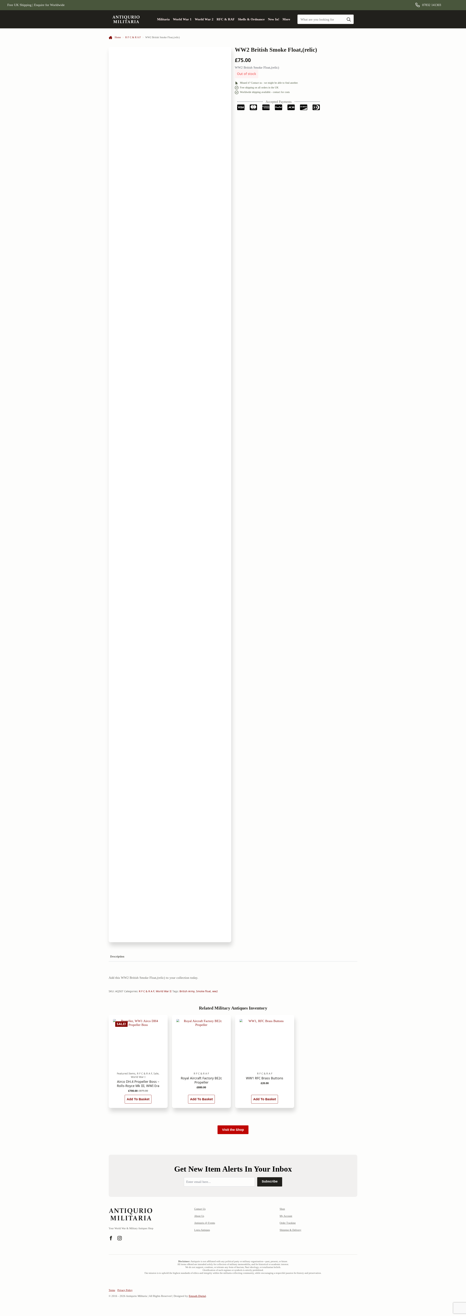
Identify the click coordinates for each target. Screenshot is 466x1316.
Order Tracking (288, 1223)
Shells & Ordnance (251, 19)
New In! (273, 19)
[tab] (117, 956)
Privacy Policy (125, 1290)
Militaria (163, 19)
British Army (187, 991)
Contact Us (200, 1209)
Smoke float (203, 991)
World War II (163, 991)
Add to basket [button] (138, 1099)
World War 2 (204, 19)
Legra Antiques (202, 1230)
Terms (112, 1290)
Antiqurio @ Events (204, 1223)
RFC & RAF (226, 19)
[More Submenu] (291, 19)
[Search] (349, 19)
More (286, 19)
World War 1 (182, 19)
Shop (282, 1209)
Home (118, 37)
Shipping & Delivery (290, 1230)
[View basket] (454, 5)
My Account (286, 1216)
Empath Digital (197, 1296)
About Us (199, 1216)
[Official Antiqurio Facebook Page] (111, 1238)
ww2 (215, 991)
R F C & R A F (133, 37)
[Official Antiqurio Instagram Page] (119, 1238)
